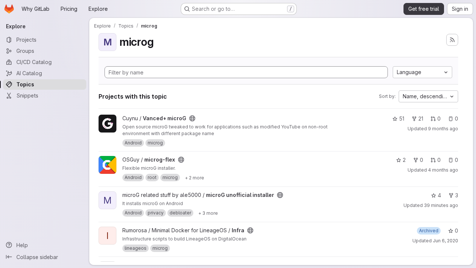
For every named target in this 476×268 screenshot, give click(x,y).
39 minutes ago (441, 205)
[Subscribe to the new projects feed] (452, 40)
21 (420, 118)
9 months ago (443, 128)
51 (401, 118)
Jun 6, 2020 (445, 240)
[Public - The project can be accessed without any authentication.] (192, 118)
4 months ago (443, 170)
